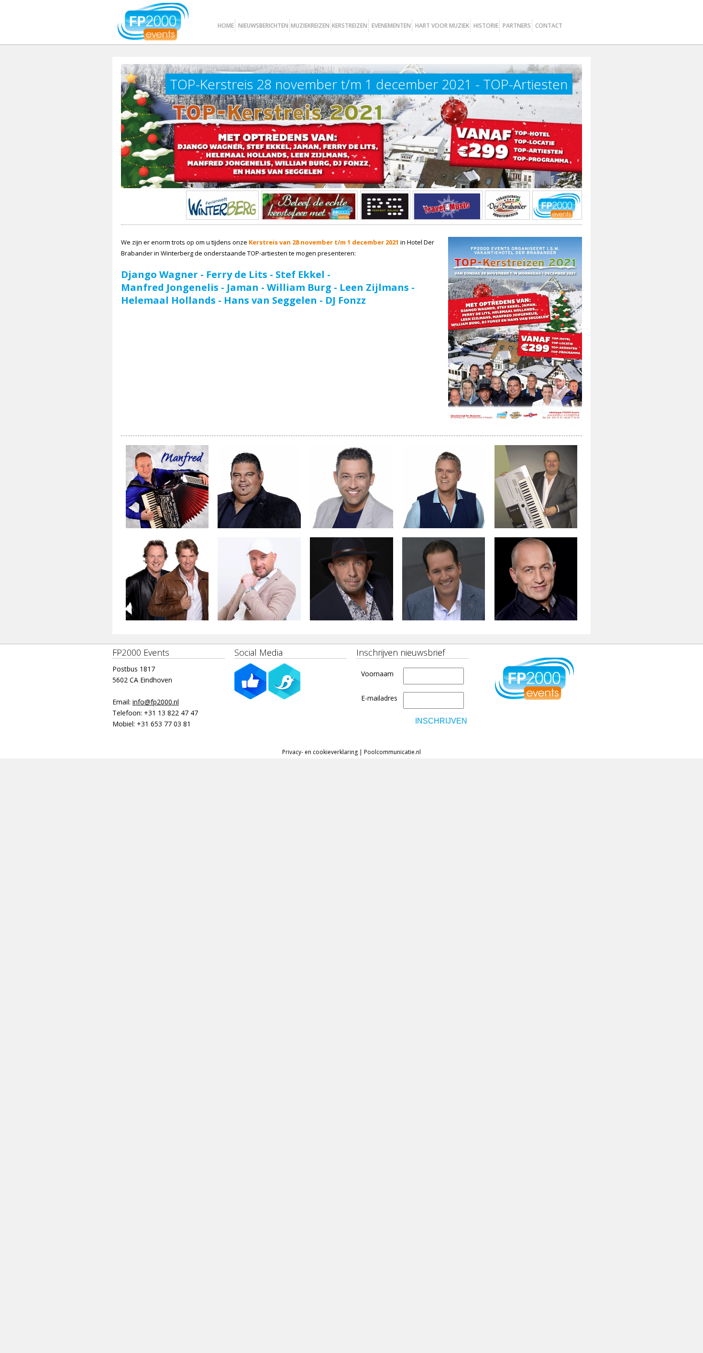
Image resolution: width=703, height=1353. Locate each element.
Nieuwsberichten (263, 25)
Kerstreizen (349, 25)
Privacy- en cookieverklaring (320, 752)
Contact (548, 25)
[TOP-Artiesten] (515, 331)
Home (226, 25)
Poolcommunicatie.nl (392, 752)
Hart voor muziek (442, 25)
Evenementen (391, 25)
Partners (517, 25)
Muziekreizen (310, 25)
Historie (485, 25)
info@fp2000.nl (155, 701)
